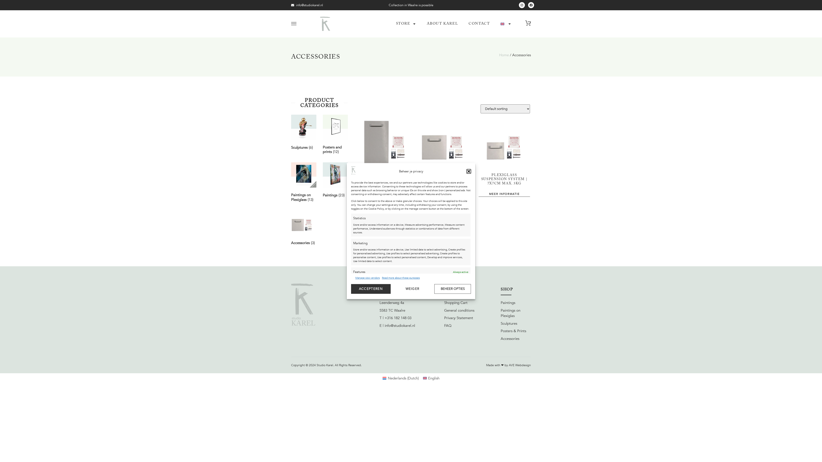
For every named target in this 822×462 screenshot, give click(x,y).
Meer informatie (504, 194)
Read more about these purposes (401, 278)
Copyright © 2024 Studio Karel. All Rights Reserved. (326, 365)
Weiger (413, 289)
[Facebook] (531, 5)
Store (403, 24)
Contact (479, 24)
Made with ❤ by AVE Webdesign (508, 365)
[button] (469, 171)
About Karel (442, 24)
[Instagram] (522, 5)
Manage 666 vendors (367, 278)
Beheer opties (453, 289)
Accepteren (371, 289)
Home (504, 55)
